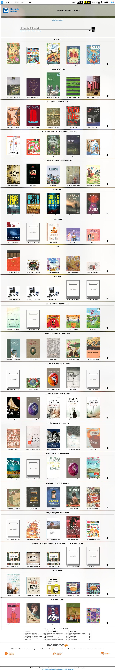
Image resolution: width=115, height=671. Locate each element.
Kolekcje (39, 30)
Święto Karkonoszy (73, 639)
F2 (106, 2)
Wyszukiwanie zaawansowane (28, 30)
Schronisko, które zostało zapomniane (55, 639)
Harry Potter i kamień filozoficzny (31, 637)
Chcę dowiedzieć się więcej (49, 669)
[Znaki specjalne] (93, 31)
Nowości (8, 2)
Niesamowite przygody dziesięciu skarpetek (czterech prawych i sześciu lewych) (41, 636)
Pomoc (23, 2)
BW (82, 2)
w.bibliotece (48, 649)
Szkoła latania (28, 639)
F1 (102, 2)
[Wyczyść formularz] (89, 31)
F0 (99, 2)
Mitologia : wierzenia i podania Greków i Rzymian (35, 634)
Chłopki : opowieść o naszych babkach (55, 633)
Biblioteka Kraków (57, 20)
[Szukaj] (93, 28)
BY (89, 2)
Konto (29, 2)
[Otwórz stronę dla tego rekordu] (14, 53)
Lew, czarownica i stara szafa (31, 633)
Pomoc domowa (72, 636)
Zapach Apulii (72, 637)
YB (85, 2)
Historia (16, 2)
